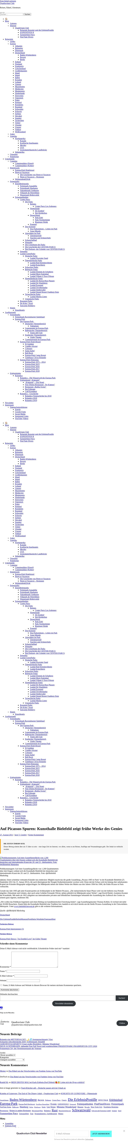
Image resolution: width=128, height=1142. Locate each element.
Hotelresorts (15, 168)
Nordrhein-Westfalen (36, 919)
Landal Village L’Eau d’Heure (42, 276)
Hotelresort (37, 1107)
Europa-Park (20, 319)
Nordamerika (20, 138)
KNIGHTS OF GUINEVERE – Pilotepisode (79, 1093)
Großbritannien (21, 71)
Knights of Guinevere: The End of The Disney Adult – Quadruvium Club (29, 1093)
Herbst (18, 919)
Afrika (12, 41)
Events (53, 1104)
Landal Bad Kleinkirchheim (41, 263)
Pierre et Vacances (22, 172)
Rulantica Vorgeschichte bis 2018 (38, 396)
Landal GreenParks (27, 254)
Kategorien (4, 1057)
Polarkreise (14, 157)
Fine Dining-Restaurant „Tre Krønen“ (40, 385)
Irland (17, 73)
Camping (13, 161)
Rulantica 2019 (31, 400)
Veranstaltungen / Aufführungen (45, 1114)
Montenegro (20, 91)
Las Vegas (51, 1107)
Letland (18, 82)
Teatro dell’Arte (36, 333)
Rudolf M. (4, 1082)
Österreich (19, 98)
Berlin (22, 59)
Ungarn (18, 127)
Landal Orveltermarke (38, 288)
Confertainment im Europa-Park (37, 339)
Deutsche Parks (31, 256)
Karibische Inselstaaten (29, 143)
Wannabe (28, 242)
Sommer (114, 1111)
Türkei (17, 123)
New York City (96, 1107)
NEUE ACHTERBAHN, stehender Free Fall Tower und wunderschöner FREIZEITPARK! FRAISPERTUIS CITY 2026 (48, 1046)
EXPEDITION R (27, 32)
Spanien (18, 118)
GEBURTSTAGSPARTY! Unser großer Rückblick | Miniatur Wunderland (29, 1044)
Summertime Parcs (27, 35)
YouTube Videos (21, 418)
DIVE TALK (103, 1100)
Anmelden (9, 1123)
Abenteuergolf (35, 236)
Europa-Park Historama (29, 360)
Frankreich (19, 66)
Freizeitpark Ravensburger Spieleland (30, 317)
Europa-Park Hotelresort (24, 170)
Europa (13, 44)
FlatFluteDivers (102, 1103)
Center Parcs (25, 199)
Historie (13, 26)
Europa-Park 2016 (32, 367)
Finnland (18, 64)
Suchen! (122, 998)
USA (22, 148)
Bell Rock (29, 353)
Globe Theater (35, 337)
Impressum (9, 405)
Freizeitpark (117, 1103)
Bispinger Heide (41, 222)
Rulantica (18, 376)
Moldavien (19, 89)
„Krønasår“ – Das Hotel (34, 382)
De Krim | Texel (26, 303)
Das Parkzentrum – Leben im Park (43, 229)
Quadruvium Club (7, 3)
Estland (18, 62)
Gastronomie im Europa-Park (36, 328)
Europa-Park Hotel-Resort (30, 342)
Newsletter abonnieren (64, 1003)
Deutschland (20, 53)
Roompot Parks (26, 301)
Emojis (17, 409)
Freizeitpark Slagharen (29, 188)
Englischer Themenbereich (35, 335)
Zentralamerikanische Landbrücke (33, 150)
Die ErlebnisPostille (8, 919)
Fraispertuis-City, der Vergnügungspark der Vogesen (20, 1048)
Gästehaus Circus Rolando (35, 357)
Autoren (13, 23)
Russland (18, 107)
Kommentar (5, 967)
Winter (60, 1114)
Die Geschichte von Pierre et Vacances (35, 175)
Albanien (18, 46)
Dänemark (19, 50)
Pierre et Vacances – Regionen (32, 177)
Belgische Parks (31, 269)
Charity (64, 1100)
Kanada (23, 141)
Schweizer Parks (31, 267)
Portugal (18, 102)
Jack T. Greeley (20, 835)
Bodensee (48, 1100)
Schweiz (18, 111)
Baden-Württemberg (28, 55)
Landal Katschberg (37, 265)
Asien (12, 134)
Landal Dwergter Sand (39, 258)
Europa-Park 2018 (32, 371)
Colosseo (28, 348)
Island (17, 75)
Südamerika (19, 152)
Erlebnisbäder (15, 373)
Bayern (23, 57)
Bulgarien (19, 48)
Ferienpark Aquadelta (28, 186)
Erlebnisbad (115, 1099)
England (33, 224)
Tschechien (19, 120)
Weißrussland (20, 132)
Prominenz (4, 1111)
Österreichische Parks (33, 260)
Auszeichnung (4, 1100)
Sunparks (23, 251)
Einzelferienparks (22, 184)
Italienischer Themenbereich (36, 330)
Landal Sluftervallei (38, 290)
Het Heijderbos (41, 213)
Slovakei (18, 116)
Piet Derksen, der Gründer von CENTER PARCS (45, 249)
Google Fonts (20, 412)
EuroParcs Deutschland (42, 1104)
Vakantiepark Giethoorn (29, 190)
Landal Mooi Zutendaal (39, 274)
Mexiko (23, 145)
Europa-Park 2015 (32, 364)
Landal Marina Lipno (38, 297)
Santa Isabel (29, 351)
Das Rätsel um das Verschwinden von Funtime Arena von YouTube (35, 1071)
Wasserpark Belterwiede (29, 195)
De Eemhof (39, 211)
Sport (119, 1111)
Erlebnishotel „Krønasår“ (30, 380)
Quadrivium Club (22, 28)
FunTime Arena (5, 1107)
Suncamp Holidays (27, 306)
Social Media (20, 414)
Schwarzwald (81, 1110)
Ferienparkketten (21, 197)
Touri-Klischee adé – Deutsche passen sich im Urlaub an (43, 1088)
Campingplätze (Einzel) (24, 163)
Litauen (18, 84)
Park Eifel (39, 218)
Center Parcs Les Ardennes (45, 206)
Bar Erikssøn (30, 389)
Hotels (12, 308)
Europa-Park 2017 (32, 369)
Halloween (15, 1107)
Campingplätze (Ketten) (24, 166)
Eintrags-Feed (10, 1126)
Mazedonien (20, 87)
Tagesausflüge (50, 919)
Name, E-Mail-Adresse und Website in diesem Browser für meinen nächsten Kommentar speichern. (42, 985)
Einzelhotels (20, 310)
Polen (17, 100)
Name (3, 971)
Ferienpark (73, 1104)
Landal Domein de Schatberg (41, 272)
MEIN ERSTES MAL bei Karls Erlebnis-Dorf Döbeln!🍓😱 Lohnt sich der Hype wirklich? (48, 1082)
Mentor (3, 1071)
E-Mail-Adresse (7, 976)
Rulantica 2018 (31, 398)
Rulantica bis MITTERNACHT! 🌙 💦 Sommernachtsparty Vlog (26, 1039)
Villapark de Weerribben (29, 193)
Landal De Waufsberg (38, 283)
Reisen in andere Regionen (20, 1111)
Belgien (33, 204)
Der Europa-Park (27, 321)
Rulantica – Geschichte (29, 394)
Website (3, 980)
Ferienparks (14, 181)
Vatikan (18, 129)
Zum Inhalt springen (8, 1)
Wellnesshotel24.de (22, 179)
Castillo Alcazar (31, 346)
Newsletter (9, 403)
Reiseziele (9, 39)
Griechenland (20, 68)
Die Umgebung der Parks (35, 245)
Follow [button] (122, 1023)
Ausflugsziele (10, 312)
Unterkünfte (9, 159)
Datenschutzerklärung (18, 407)
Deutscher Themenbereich (35, 324)
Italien (17, 78)
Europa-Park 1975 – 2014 (35, 362)
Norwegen (19, 96)
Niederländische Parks (34, 278)
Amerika (13, 136)
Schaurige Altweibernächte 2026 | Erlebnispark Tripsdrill (22, 1042)
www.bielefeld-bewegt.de (24, 906)
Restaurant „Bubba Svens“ (35, 387)
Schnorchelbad (31, 240)
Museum (24, 919)
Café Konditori (31, 391)
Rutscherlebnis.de (65, 1111)
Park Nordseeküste (42, 220)
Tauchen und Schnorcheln (40, 238)
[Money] (1, 1007)
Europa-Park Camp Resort (35, 355)
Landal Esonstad (36, 285)
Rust (55, 1110)
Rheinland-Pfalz (37, 1111)
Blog (7, 21)
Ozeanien (14, 154)
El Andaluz (29, 344)
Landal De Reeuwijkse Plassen (42, 281)
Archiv (3, 1053)
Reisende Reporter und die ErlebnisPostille (37, 30)
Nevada (87, 1107)
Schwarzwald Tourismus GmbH (101, 1111)
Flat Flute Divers (26, 37)
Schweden (19, 109)
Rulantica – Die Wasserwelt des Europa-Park (38, 378)
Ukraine (18, 125)
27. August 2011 (6, 835)
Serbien (18, 114)
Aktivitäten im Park (32, 233)
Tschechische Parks (32, 294)
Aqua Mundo (35, 231)
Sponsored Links (21, 416)
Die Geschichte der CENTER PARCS (40, 247)
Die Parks (29, 202)
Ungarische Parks (32, 299)
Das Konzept (30, 227)
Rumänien (19, 105)
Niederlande (20, 93)
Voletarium (34, 326)
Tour (31, 1114)
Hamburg (24, 1107)
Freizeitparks (15, 315)
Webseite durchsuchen (9, 994)
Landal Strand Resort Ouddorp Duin (44, 292)
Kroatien (18, 80)
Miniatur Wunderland (66, 1107)
